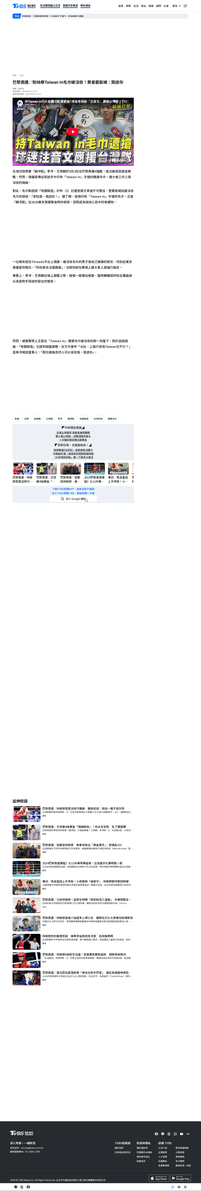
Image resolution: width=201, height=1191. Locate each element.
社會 (166, 6)
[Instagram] (175, 1134)
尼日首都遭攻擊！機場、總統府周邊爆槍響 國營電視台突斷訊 (53, 16)
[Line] (163, 1134)
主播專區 (162, 1161)
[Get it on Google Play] (181, 1178)
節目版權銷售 (182, 1147)
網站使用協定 (143, 1156)
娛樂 (151, 6)
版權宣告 (141, 1161)
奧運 (17, 418)
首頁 (120, 6)
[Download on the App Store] (159, 1178)
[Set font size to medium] (179, 1187)
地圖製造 (84, 418)
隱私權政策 (142, 1147)
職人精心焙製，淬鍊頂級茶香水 (73, 436)
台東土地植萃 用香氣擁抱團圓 (73, 432)
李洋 (60, 418)
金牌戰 (37, 418)
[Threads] (169, 1134)
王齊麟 (49, 418)
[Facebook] (156, 1134)
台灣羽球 (98, 418)
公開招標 (180, 1152)
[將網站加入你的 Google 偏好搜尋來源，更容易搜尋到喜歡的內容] (73, 499)
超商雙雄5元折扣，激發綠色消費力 (73, 450)
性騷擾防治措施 (144, 1152)
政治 (143, 6)
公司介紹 (162, 1147)
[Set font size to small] (173, 1187)
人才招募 (162, 1156)
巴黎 (26, 418)
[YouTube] (181, 1134)
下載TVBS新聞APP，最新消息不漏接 (73, 489)
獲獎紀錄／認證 (183, 1165)
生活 (136, 6)
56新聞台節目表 (122, 1152)
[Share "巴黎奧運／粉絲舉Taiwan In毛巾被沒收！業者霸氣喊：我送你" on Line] (15, 1187)
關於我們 (119, 1147)
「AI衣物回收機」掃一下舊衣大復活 (73, 457)
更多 (175, 6)
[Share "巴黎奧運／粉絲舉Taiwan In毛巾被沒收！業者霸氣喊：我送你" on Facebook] (28, 1187)
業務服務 (180, 1156)
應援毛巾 (112, 418)
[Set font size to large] (185, 1187)
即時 (128, 6)
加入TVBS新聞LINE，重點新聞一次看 (73, 493)
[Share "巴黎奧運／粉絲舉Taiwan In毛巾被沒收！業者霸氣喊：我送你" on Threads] (22, 1187)
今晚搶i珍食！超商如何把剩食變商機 (73, 453)
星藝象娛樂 (163, 1165)
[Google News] (188, 1134)
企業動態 (162, 1152)
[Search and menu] (185, 6)
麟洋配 (71, 418)
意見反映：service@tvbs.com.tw (26, 1147)
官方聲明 (180, 1161)
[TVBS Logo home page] (24, 6)
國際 (158, 6)
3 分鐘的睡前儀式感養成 (73, 440)
